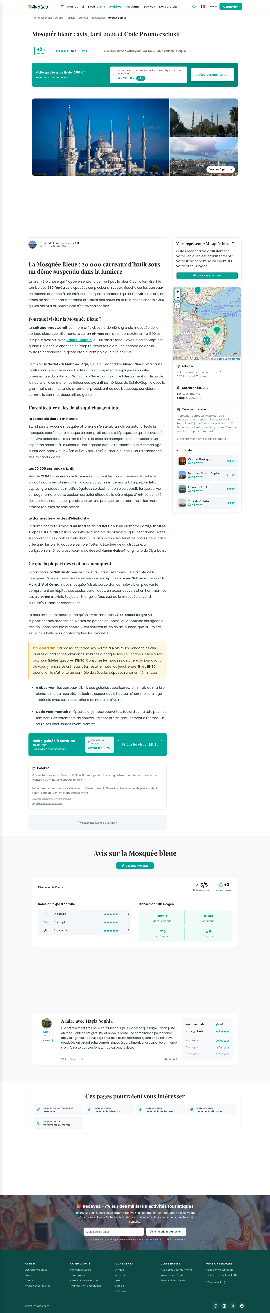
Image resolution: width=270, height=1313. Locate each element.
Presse (29, 1275)
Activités (115, 6)
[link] (135, 75)
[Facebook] (215, 1306)
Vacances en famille (173, 1275)
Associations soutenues (84, 1280)
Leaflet (217, 358)
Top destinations (42, 17)
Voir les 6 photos (220, 169)
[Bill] (32, 245)
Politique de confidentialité (222, 1275)
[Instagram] (224, 1306)
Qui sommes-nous (36, 1269)
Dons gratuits (168, 6)
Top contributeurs (80, 1269)
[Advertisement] (135, 206)
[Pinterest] (242, 1306)
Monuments (98, 17)
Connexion (231, 7)
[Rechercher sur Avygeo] (194, 6)
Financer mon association (85, 1285)
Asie (117, 1280)
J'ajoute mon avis (137, 865)
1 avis (83, 51)
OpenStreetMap (232, 358)
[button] (203, 350)
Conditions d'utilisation (219, 1269)
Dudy (46, 1032)
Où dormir (132, 6)
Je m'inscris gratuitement (166, 1231)
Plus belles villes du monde (177, 1269)
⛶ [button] (177, 305)
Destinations (96, 6)
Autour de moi (74, 6)
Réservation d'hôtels (173, 1280)
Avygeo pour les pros (37, 1285)
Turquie (70, 17)
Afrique (119, 1269)
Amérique (121, 1275)
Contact (29, 1280)
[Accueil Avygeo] (38, 7)
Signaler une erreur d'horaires (47, 803)
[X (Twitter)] (233, 1306)
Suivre (46, 1040)
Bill (77, 243)
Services (149, 6)
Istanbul (83, 17)
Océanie (120, 1291)
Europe (59, 17)
